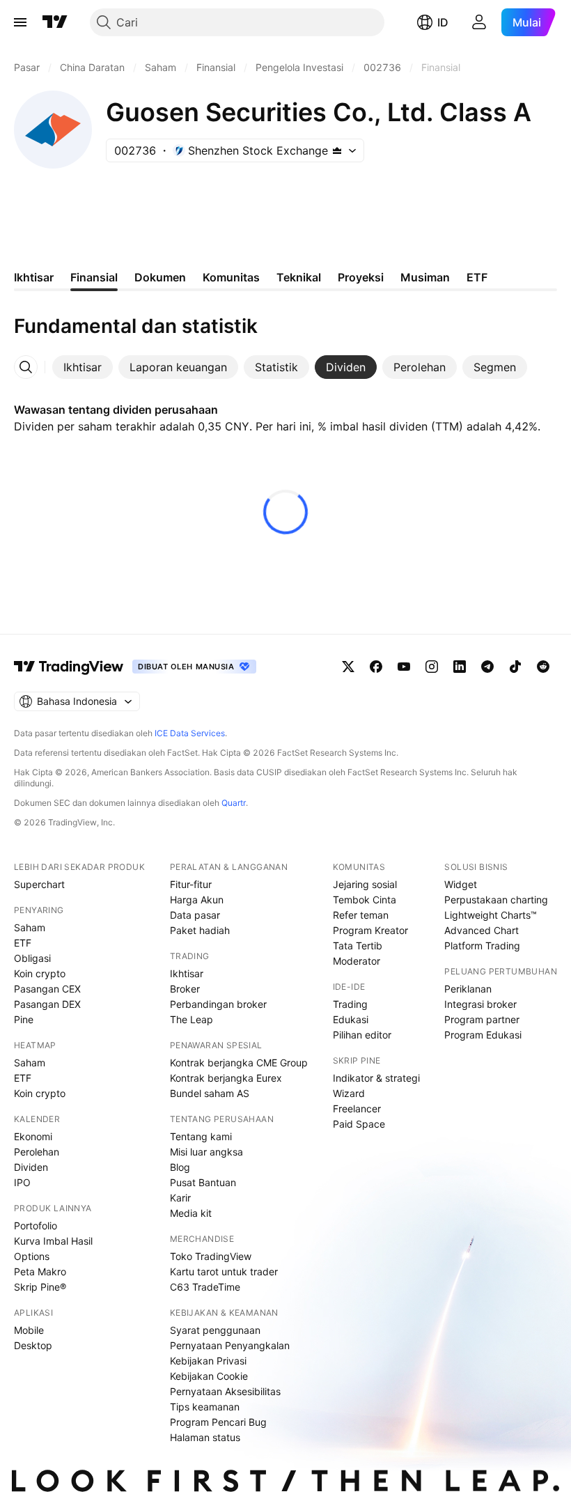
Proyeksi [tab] (361, 277)
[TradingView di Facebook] (376, 666)
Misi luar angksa (206, 1152)
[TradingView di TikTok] (515, 666)
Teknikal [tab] (298, 277)
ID (442, 22)
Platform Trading (482, 945)
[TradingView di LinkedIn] (459, 666)
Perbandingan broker (218, 1004)
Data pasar (195, 915)
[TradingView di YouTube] (404, 666)
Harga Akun (197, 899)
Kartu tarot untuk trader (224, 1271)
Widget (460, 884)
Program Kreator (370, 930)
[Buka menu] (20, 22)
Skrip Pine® (40, 1287)
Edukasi (350, 1019)
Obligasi (32, 958)
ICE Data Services (190, 733)
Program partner (481, 1019)
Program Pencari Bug (218, 1422)
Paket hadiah (200, 930)
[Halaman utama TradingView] (55, 22)
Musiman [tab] (425, 277)
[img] (337, 150)
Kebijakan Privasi (208, 1361)
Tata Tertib (357, 945)
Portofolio (35, 1225)
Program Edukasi (483, 1035)
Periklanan (468, 989)
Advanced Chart (481, 930)
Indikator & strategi (376, 1078)
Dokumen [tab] (160, 277)
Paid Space (359, 1124)
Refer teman (361, 915)
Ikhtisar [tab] (34, 277)
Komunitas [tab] (231, 277)
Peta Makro (40, 1271)
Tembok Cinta (364, 899)
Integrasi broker (480, 1004)
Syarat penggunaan (215, 1330)
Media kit (191, 1213)
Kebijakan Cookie (209, 1376)
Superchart (39, 884)
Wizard (349, 1093)
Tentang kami (201, 1136)
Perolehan (36, 1152)
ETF (22, 943)
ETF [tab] (477, 277)
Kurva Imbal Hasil (53, 1241)
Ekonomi (33, 1136)
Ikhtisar (186, 973)
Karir (180, 1198)
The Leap (191, 1019)
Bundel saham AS (209, 1093)
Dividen (31, 1167)
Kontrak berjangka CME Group (239, 1062)
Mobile (29, 1330)
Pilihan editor (362, 1035)
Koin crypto (39, 973)
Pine (23, 1019)
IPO (22, 1182)
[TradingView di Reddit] (543, 666)
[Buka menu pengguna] (479, 22)
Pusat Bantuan (203, 1182)
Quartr (233, 803)
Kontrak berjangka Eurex (226, 1078)
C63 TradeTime (205, 1287)
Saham (29, 927)
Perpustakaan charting (496, 899)
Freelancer (357, 1108)
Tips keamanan (205, 1407)
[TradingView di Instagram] (431, 666)
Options (31, 1256)
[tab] (82, 367)
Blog (180, 1167)
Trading (350, 1004)
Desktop (33, 1345)
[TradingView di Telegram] (487, 666)
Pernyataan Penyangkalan (230, 1345)
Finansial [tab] (94, 277)
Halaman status (205, 1437)
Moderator (356, 961)
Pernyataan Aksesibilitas (225, 1391)
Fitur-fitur (191, 884)
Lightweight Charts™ (490, 915)
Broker (185, 989)
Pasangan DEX (47, 1004)
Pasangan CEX (47, 989)
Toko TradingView (210, 1256)
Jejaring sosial (365, 884)
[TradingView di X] (348, 666)
